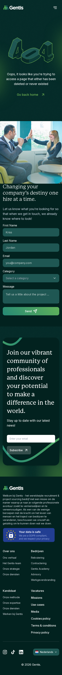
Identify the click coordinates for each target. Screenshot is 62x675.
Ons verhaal (9, 557)
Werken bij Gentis (13, 613)
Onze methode (11, 597)
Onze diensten (11, 574)
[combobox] (27, 278)
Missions (36, 597)
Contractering (38, 563)
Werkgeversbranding (43, 579)
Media (35, 611)
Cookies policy (40, 618)
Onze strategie (11, 568)
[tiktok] (13, 652)
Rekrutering (37, 557)
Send (28, 311)
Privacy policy (40, 632)
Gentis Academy (40, 568)
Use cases (37, 604)
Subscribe (16, 450)
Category (9, 271)
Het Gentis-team (12, 563)
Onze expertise (11, 602)
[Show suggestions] (55, 278)
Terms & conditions (43, 625)
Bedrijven (37, 551)
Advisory (36, 574)
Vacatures (37, 590)
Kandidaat (9, 590)
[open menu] (55, 7)
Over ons (9, 551)
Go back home (27, 94)
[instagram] (5, 652)
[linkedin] (21, 652)
